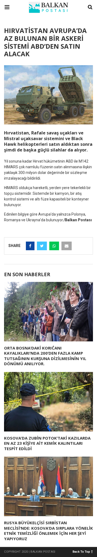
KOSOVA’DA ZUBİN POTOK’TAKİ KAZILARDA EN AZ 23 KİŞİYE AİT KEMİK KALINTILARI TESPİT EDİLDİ (47, 443)
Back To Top (81, 551)
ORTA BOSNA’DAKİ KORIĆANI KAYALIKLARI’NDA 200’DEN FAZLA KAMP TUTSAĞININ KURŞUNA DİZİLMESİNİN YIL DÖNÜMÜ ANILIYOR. (45, 356)
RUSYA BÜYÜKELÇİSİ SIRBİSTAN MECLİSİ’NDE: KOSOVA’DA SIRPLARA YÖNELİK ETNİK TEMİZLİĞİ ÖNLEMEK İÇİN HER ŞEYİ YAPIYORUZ (48, 530)
